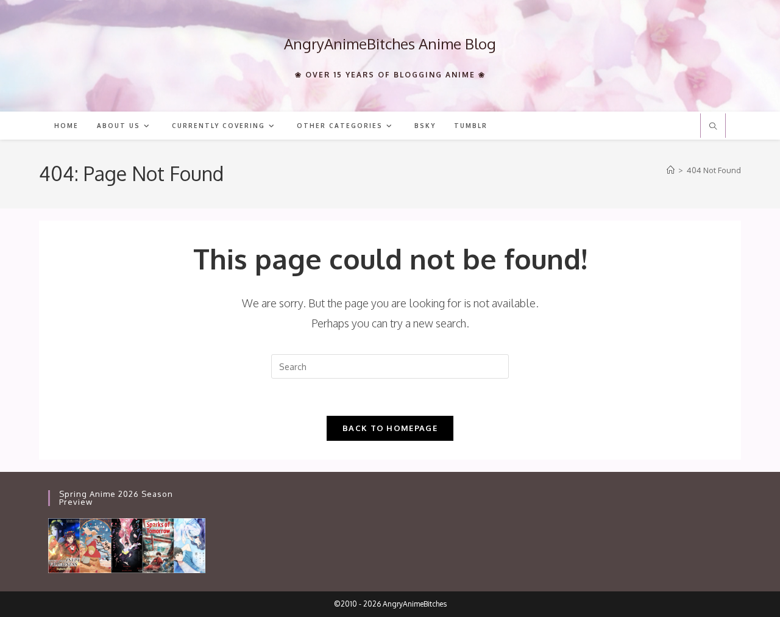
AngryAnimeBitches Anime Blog (390, 43)
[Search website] (713, 127)
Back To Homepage (390, 428)
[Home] (671, 170)
